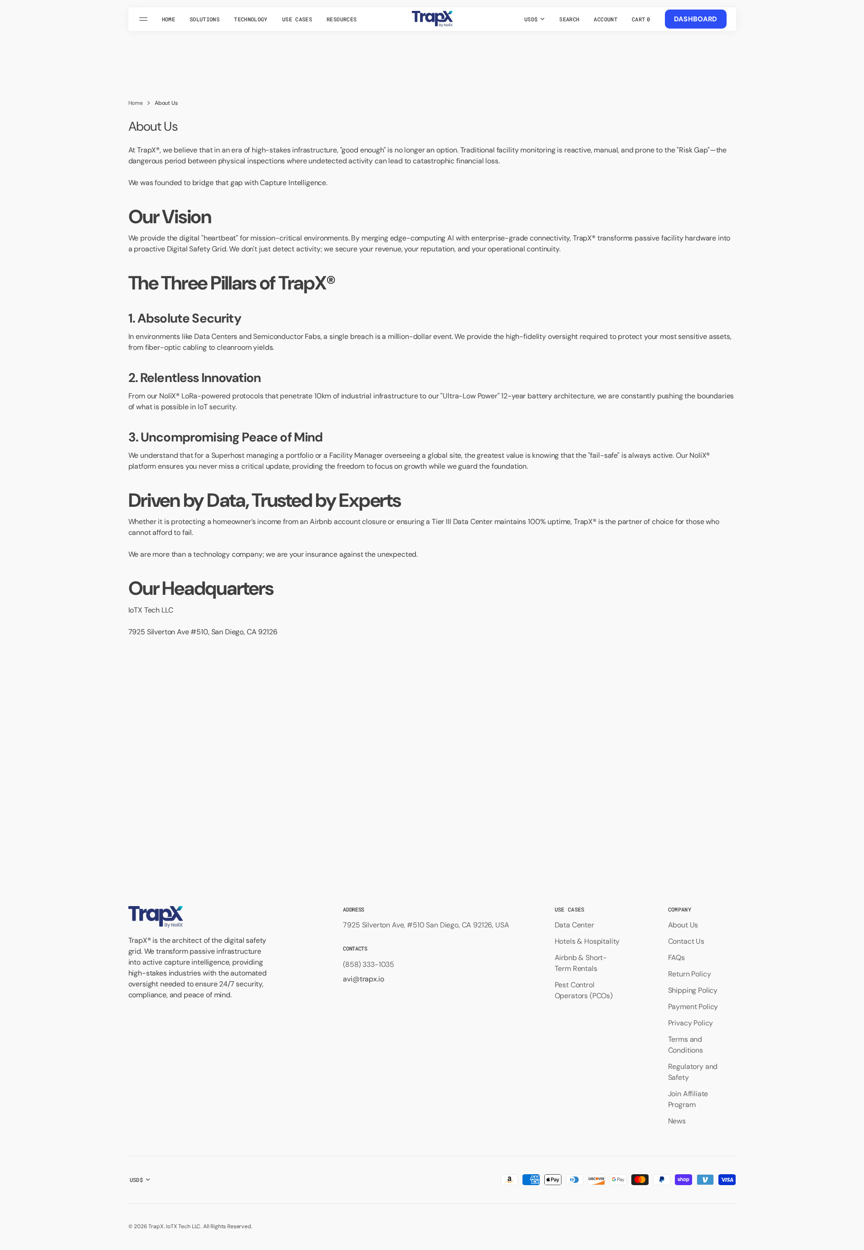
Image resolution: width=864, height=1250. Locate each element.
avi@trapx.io (363, 979)
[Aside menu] (144, 19)
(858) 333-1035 (368, 964)
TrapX (155, 1226)
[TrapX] (432, 19)
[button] (569, 19)
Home (135, 103)
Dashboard (696, 19)
